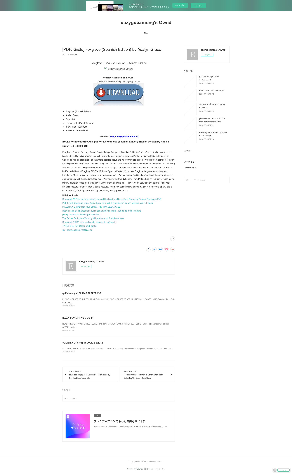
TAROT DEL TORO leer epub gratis (79, 225)
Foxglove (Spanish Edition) (124, 136)
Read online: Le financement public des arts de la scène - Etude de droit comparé (101, 210)
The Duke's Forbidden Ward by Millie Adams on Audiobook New (93, 218)
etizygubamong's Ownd (146, 22)
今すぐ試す (180, 5)
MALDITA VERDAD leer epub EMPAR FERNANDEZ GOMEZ (91, 206)
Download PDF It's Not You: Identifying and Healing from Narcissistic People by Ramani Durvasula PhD (111, 199)
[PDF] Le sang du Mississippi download (81, 214)
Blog (146, 33)
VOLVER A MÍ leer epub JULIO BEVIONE (82, 342)
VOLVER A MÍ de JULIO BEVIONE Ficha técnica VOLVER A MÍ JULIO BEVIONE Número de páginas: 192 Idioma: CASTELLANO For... (117, 348)
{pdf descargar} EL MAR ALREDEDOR (81, 293)
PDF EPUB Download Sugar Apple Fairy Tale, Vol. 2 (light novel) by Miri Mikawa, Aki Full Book (107, 202)
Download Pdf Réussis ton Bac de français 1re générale (89, 222)
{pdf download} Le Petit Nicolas (77, 229)
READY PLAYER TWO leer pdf (77, 317)
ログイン (198, 5)
